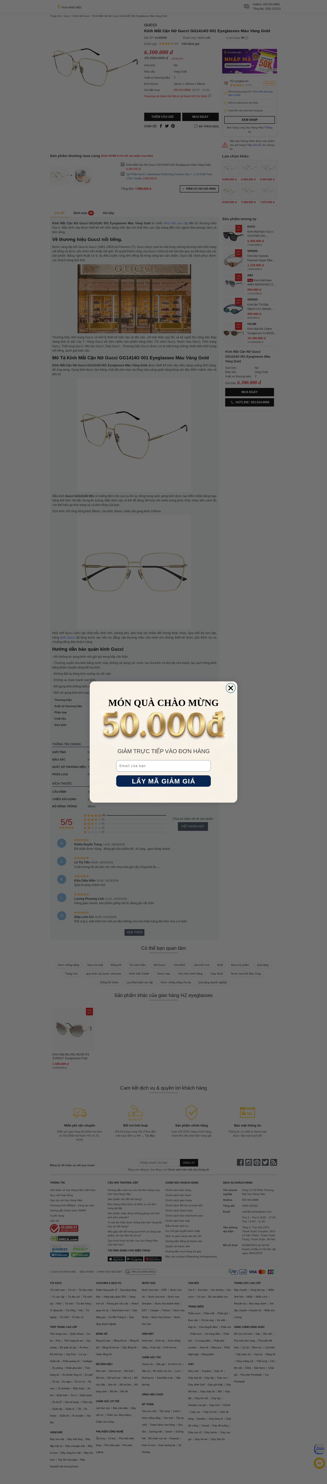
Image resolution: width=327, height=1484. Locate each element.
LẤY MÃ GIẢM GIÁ (163, 781)
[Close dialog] (230, 688)
